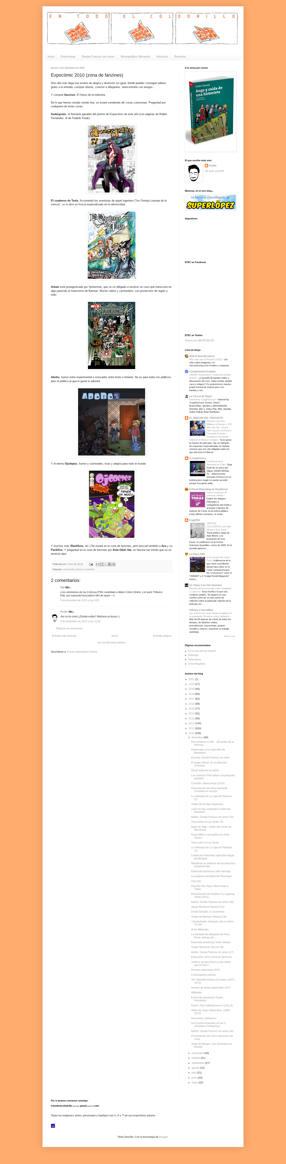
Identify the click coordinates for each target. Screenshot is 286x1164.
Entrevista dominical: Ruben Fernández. (207, 999)
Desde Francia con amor (98, 56)
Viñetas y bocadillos (201, 610)
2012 (192, 723)
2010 (192, 733)
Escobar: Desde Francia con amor (210, 757)
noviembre (198, 1053)
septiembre (198, 1063)
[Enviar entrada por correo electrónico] (91, 564)
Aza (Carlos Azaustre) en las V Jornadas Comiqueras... (208, 1025)
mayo (195, 1082)
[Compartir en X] (106, 564)
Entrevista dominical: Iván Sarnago (211, 871)
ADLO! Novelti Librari (202, 356)
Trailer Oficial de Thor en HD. (207, 947)
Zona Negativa (196, 663)
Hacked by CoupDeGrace (202, 399)
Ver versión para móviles (112, 642)
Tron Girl (196, 881)
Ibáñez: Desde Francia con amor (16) (212, 1031)
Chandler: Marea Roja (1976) (208, 783)
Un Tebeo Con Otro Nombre (205, 585)
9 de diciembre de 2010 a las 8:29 (79, 600)
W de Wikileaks (200, 929)
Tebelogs (193, 655)
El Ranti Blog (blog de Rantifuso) (208, 489)
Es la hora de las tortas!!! (202, 650)
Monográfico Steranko (135, 56)
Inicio (51, 56)
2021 (192, 679)
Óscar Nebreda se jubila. (205, 770)
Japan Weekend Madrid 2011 (208, 906)
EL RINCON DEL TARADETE (206, 417)
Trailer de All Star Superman (207, 804)
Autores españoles (85, 569)
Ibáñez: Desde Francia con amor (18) (212, 902)
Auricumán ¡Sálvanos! (203, 1018)
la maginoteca (197, 458)
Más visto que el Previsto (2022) (206, 359)
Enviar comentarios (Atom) (82, 651)
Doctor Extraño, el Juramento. (208, 911)
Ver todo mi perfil (214, 171)
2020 (192, 684)
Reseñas (180, 56)
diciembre (198, 737)
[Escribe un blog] (102, 564)
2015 (192, 708)
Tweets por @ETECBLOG (199, 340)
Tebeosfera (194, 659)
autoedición (69, 569)
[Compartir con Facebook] (110, 564)
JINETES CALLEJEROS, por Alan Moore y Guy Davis (219, 526)
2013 (192, 718)
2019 (192, 688)
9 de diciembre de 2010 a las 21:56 (80, 621)
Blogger (163, 1136)
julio (194, 1072)
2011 (192, 728)
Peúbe (64, 611)
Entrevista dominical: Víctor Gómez (211, 942)
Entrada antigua (162, 635)
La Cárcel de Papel (200, 396)
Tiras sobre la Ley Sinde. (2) (207, 821)
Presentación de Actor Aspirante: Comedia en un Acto (209, 790)
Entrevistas (68, 56)
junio (195, 1077)
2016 (192, 703)
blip (62, 587)
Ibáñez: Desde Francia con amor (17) (212, 952)
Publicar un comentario (69, 628)
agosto (196, 1067)
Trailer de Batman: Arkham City (208, 916)
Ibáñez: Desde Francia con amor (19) (212, 817)
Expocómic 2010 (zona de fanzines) (211, 957)
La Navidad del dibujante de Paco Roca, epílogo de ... (210, 936)
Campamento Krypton (202, 371)
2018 (192, 694)
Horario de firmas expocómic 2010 (210, 987)
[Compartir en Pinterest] (114, 564)
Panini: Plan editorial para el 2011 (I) (212, 1005)
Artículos (162, 56)
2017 (192, 698)
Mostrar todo (229, 636)
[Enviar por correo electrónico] (98, 564)
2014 (192, 713)
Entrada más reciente (64, 635)
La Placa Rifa (197, 554)
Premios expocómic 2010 (205, 969)
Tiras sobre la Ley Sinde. (205, 842)
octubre (196, 1058)
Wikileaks (196, 992)
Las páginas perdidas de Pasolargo (211, 876)
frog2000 (194, 520)
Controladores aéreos (203, 974)
